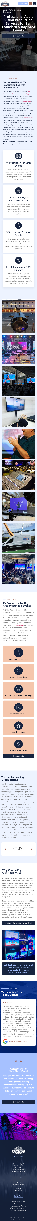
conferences (27, 101)
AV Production (18, 1166)
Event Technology (18, 1169)
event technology (23, 94)
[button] (34, 3)
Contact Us (18, 1190)
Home (18, 1162)
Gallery (18, 1188)
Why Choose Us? (18, 1184)
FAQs (18, 1186)
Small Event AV (18, 1167)
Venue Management (18, 1171)
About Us (18, 1182)
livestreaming (28, 118)
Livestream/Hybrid (18, 1164)
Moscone (20, 625)
